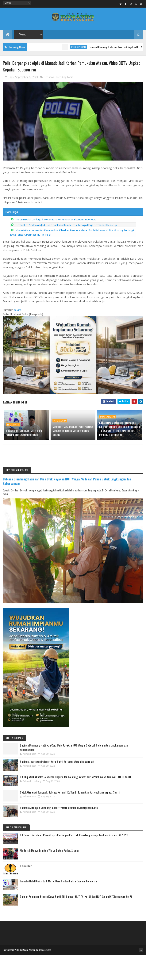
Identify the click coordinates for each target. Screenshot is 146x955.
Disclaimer (26, 866)
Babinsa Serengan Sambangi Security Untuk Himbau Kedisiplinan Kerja (59, 807)
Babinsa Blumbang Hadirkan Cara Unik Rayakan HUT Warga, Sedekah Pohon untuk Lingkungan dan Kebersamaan (67, 481)
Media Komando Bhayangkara (36, 949)
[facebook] (126, 4)
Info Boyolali (60, 47)
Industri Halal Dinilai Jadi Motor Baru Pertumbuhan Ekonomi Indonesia (56, 219)
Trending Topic (64, 77)
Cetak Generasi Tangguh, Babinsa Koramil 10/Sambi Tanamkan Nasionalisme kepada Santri (70, 792)
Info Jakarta (13, 424)
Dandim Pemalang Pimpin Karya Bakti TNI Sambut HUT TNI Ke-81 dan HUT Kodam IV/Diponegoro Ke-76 (76, 896)
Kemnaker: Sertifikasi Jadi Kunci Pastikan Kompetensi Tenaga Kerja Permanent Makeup (66, 225)
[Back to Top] (141, 950)
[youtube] (141, 4)
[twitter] (120, 4)
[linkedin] (136, 4)
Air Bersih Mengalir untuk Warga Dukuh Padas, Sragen (49, 850)
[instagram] (131, 4)
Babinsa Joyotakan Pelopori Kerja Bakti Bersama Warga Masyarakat (57, 761)
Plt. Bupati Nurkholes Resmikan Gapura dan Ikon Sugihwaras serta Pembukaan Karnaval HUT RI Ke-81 (75, 777)
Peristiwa (49, 77)
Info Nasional (107, 416)
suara (17, 310)
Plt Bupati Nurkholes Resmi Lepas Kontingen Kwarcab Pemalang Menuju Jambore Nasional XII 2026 (74, 835)
